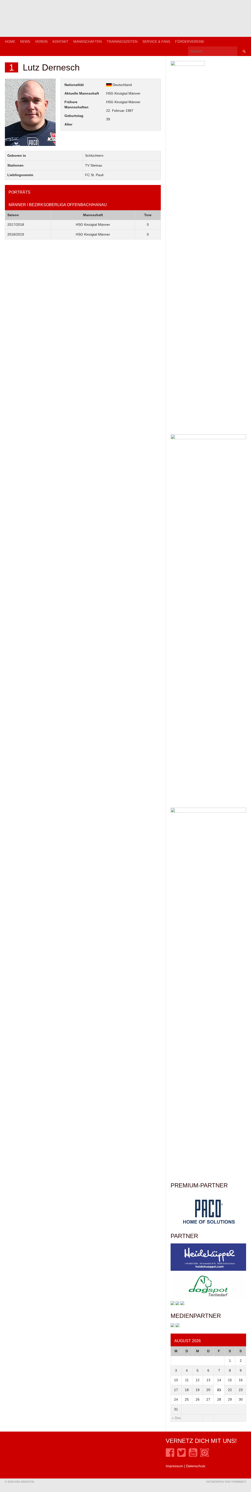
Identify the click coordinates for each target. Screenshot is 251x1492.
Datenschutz (195, 1466)
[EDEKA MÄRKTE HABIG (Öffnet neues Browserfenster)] (182, 1304)
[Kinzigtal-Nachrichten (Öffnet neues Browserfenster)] (177, 1326)
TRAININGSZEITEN (122, 41)
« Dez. (177, 1418)
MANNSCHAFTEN (87, 41)
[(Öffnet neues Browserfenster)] (170, 1456)
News (25, 41)
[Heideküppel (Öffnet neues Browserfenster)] (208, 1270)
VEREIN (41, 41)
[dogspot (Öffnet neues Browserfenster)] (208, 1298)
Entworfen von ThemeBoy (226, 1481)
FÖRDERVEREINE (189, 41)
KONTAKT (60, 41)
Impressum (174, 1466)
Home (10, 41)
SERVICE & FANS (156, 41)
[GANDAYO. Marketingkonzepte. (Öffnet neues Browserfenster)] (173, 1326)
